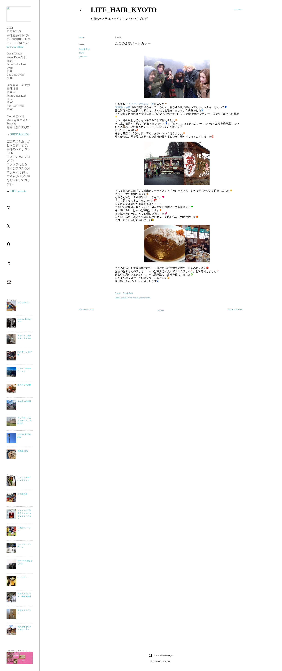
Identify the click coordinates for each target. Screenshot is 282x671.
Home (161, 310)
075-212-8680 (15, 46)
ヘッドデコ (22, 577)
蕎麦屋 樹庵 (22, 451)
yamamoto (83, 56)
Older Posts (235, 309)
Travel (81, 53)
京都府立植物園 (24, 401)
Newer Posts (86, 309)
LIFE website (18, 191)
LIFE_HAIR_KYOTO (124, 10)
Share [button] (81, 37)
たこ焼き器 (22, 494)
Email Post (128, 293)
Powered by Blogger (163, 655)
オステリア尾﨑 (24, 385)
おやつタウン (23, 302)
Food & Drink (84, 49)
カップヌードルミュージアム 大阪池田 (24, 421)
